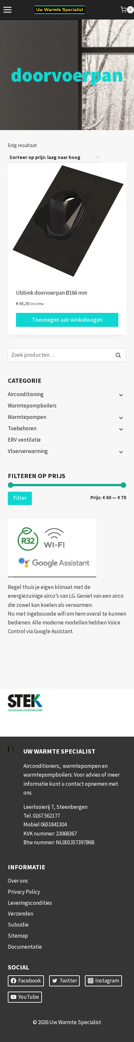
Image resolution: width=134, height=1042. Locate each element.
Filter (19, 497)
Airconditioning (26, 394)
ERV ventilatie (24, 439)
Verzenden (20, 913)
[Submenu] (120, 394)
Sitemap (18, 935)
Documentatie (25, 946)
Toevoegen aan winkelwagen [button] (67, 319)
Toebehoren (22, 428)
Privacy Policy (24, 891)
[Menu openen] (7, 9)
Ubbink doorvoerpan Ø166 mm (51, 292)
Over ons (18, 880)
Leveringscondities (30, 902)
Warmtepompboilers (32, 405)
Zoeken (120, 355)
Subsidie (18, 924)
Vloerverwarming (28, 451)
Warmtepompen (27, 417)
